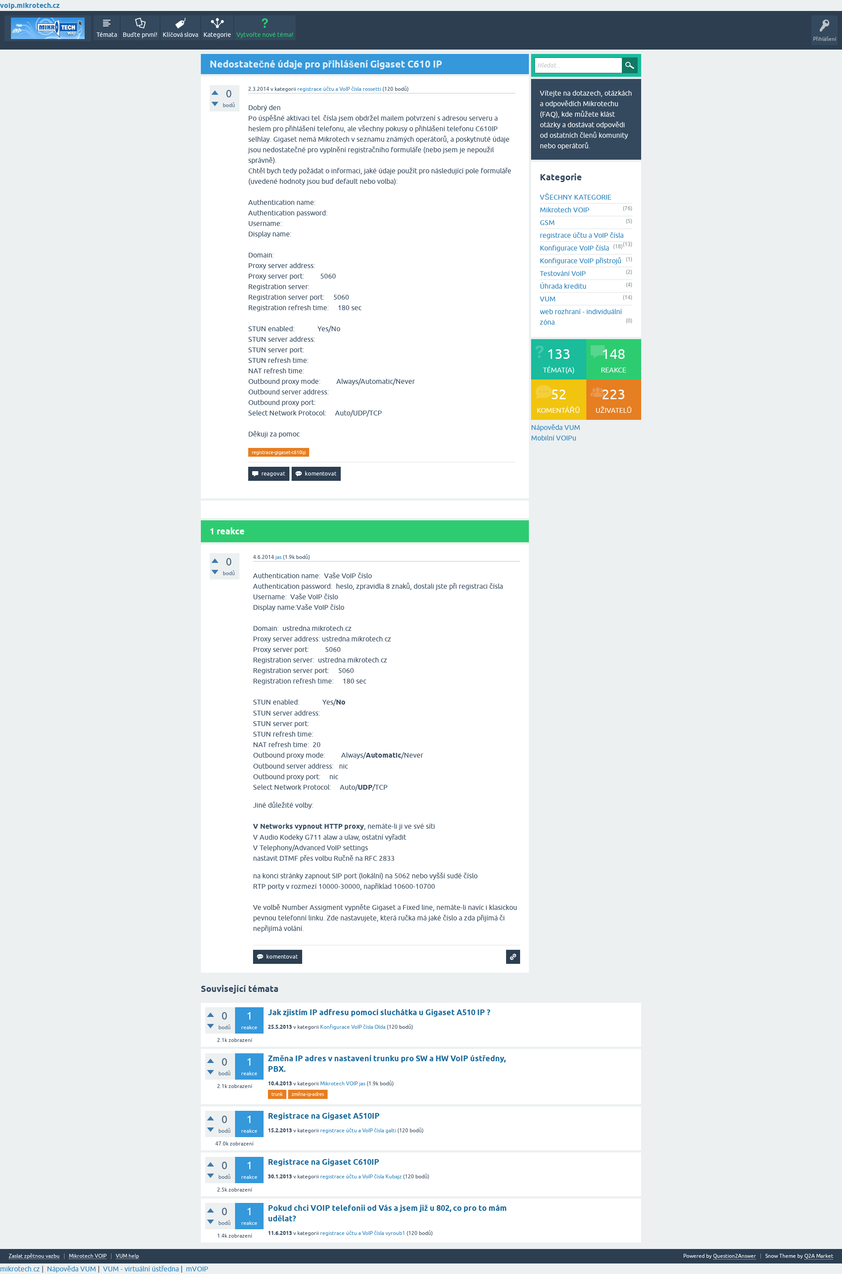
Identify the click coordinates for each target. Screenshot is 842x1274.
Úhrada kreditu (563, 286)
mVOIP (197, 1269)
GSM (547, 222)
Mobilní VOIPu (553, 438)
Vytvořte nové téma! (264, 34)
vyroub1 (395, 1233)
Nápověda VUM (555, 427)
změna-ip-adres (308, 1094)
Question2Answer (734, 1256)
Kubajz (393, 1177)
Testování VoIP (563, 273)
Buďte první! (140, 34)
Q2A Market (818, 1256)
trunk (277, 1094)
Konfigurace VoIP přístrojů (580, 261)
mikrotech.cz (20, 1269)
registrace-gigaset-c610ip (279, 452)
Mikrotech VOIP (564, 210)
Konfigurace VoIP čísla (574, 248)
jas (362, 1084)
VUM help (127, 1256)
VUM (548, 299)
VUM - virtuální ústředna (141, 1269)
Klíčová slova (180, 34)
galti (390, 1130)
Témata (106, 34)
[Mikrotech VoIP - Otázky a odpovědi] (47, 28)
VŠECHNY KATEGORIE (575, 197)
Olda (380, 1027)
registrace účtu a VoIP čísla (329, 89)
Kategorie (217, 34)
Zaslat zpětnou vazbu (34, 1256)
